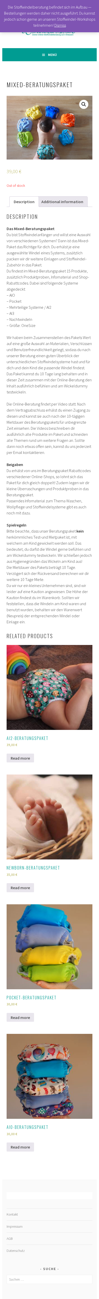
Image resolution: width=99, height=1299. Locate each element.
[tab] (24, 201)
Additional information (62, 201)
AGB (10, 1238)
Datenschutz (16, 1250)
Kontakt (12, 1214)
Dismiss (60, 25)
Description (24, 201)
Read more (20, 758)
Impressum (15, 1226)
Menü (52, 54)
